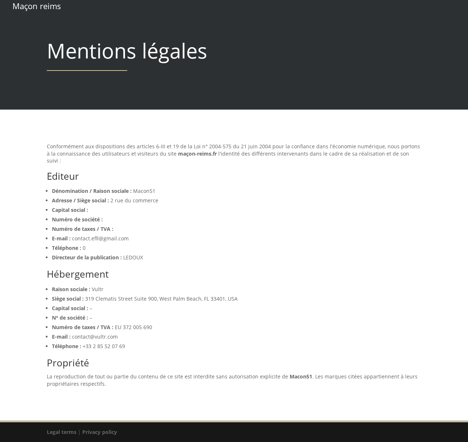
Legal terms (61, 431)
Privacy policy (99, 431)
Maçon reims (36, 6)
